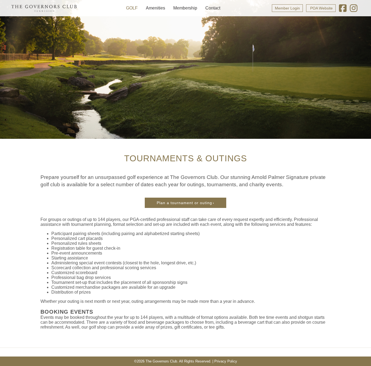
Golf (132, 8)
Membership (185, 8)
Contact (212, 8)
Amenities (155, 8)
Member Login (287, 8)
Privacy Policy (225, 361)
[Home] (44, 8)
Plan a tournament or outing (184, 203)
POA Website (321, 8)
